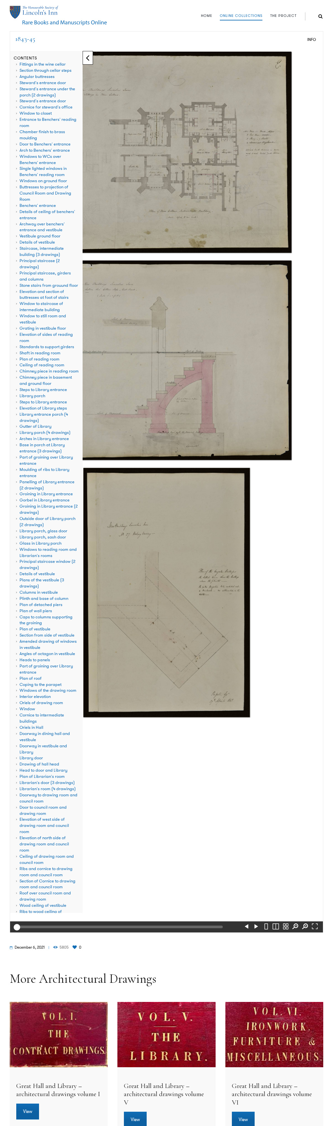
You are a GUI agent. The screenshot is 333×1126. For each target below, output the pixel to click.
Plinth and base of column (44, 598)
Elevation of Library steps (43, 408)
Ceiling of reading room (42, 365)
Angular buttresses (37, 76)
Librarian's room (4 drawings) (48, 788)
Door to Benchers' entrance (45, 144)
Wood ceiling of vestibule (43, 905)
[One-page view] (266, 927)
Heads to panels (35, 660)
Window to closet (36, 113)
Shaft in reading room (40, 353)
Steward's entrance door (43, 82)
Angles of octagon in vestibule (47, 653)
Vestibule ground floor (40, 236)
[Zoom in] (305, 927)
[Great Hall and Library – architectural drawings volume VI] (274, 1034)
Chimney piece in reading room (49, 371)
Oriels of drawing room (41, 702)
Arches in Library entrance (44, 438)
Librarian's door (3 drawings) (47, 782)
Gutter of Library (35, 426)
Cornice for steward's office (46, 107)
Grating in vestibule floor (43, 328)
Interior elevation (35, 696)
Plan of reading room (40, 359)
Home (206, 15)
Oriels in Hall (31, 727)
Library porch (32, 396)
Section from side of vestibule (47, 635)
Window (27, 709)
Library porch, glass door (43, 531)
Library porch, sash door (43, 537)
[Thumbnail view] (285, 927)
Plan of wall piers (36, 611)
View (27, 1111)
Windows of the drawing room (48, 690)
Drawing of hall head (39, 764)
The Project (283, 15)
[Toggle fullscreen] (315, 927)
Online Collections (241, 15)
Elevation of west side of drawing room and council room (44, 825)
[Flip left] (246, 927)
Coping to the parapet (40, 684)
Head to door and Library (43, 770)
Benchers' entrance (38, 205)
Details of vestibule (37, 242)
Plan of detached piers (41, 604)
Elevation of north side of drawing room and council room (44, 844)
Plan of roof (31, 678)
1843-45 (25, 39)
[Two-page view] (276, 927)
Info (311, 39)
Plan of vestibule (35, 629)
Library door (31, 758)
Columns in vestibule (39, 592)
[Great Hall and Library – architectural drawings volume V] (166, 1034)
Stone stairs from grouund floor (49, 285)
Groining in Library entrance (46, 494)
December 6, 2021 (30, 947)
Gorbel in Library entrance (45, 500)
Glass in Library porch (40, 543)
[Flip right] (256, 927)
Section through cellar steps (46, 70)
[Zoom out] (295, 927)
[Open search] (320, 16)
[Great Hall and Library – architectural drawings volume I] (59, 1034)
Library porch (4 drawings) (45, 432)
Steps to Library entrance (43, 389)
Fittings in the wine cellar (43, 64)
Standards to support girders (47, 346)
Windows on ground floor (43, 180)
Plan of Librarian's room (42, 776)
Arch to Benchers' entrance (45, 150)
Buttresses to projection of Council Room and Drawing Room (45, 193)
